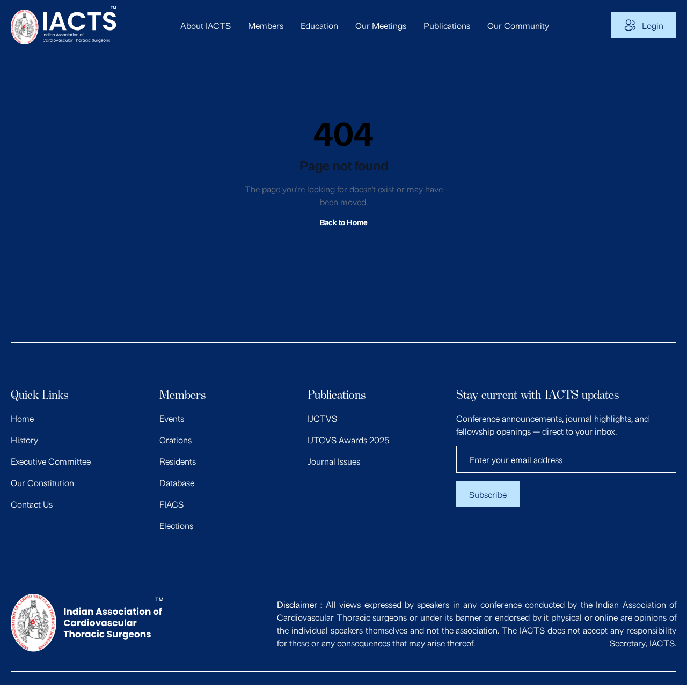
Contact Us (32, 504)
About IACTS (205, 25)
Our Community (518, 25)
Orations (175, 439)
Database (176, 482)
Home (22, 418)
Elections (176, 525)
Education (319, 25)
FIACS (171, 504)
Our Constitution (42, 482)
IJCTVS (322, 418)
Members (265, 25)
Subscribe (488, 494)
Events (171, 418)
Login (652, 25)
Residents (177, 461)
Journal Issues (334, 461)
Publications (446, 25)
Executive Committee (51, 461)
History (24, 439)
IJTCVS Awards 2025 (348, 439)
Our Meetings (380, 25)
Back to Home (344, 222)
